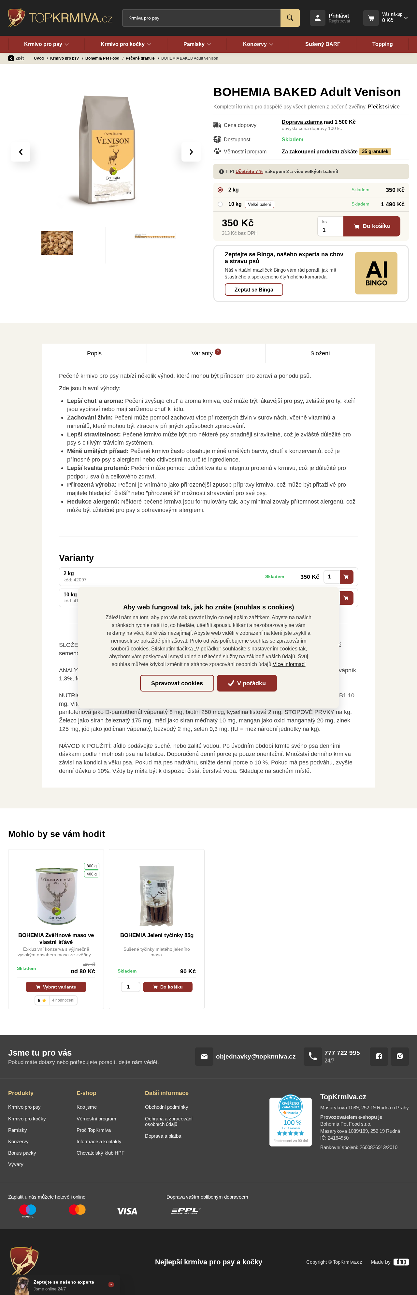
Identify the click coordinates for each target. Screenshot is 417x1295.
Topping (382, 44)
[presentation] (20, 152)
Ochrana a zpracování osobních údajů (169, 1121)
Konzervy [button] (255, 44)
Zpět (20, 58)
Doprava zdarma (302, 122)
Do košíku (171, 986)
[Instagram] (400, 1056)
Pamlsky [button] (194, 44)
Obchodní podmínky (166, 1107)
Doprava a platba (163, 1136)
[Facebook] (379, 1056)
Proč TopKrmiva (94, 1130)
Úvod (39, 58)
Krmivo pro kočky (27, 1118)
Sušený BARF (322, 44)
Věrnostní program (96, 1118)
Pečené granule (141, 58)
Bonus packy (22, 1153)
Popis (94, 353)
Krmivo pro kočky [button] (123, 44)
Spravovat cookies (177, 683)
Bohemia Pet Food (102, 58)
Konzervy (18, 1141)
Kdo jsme (87, 1107)
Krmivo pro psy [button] (43, 44)
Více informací (289, 664)
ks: (325, 221)
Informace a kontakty (99, 1141)
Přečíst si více (384, 106)
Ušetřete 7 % (249, 171)
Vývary (15, 1164)
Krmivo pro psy (65, 58)
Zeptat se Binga (254, 289)
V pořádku (251, 683)
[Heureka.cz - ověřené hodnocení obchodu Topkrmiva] (290, 1120)
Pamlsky (17, 1130)
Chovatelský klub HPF (100, 1153)
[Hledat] (290, 18)
